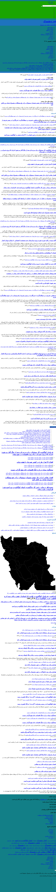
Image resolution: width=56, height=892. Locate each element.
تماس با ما (50, 1)
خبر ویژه (53, 113)
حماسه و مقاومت (49, 818)
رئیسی (10, 845)
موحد (39, 849)
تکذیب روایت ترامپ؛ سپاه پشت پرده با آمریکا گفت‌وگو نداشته (38, 387)
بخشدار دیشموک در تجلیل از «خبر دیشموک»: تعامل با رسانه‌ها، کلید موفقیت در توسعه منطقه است (26, 438)
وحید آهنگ (23, 849)
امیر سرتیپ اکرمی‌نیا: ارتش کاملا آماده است (43, 418)
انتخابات (45, 843)
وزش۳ (51, 833)
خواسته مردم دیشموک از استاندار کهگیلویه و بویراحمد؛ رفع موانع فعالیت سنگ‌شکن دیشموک (28, 441)
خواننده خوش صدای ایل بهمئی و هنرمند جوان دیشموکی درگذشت (37, 516)
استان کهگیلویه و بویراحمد (23, 840)
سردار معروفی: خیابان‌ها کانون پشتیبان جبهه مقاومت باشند (39, 396)
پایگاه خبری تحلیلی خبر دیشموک (22, 852)
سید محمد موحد (30, 847)
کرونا (23, 854)
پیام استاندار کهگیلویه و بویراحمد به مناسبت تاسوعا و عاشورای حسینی (36, 341)
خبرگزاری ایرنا (49, 816)
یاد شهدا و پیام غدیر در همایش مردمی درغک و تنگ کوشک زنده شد (37, 648)
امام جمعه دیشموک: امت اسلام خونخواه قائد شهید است (40, 212)
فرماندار (10, 847)
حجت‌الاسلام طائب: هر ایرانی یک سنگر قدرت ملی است (40, 376)
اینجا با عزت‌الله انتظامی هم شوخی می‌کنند (43, 498)
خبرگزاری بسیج (49, 823)
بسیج (26, 843)
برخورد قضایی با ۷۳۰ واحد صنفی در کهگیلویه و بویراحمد (20, 135)
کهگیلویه (20, 854)
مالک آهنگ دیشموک (44, 849)
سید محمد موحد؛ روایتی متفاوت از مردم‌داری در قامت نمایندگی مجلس (36, 615)
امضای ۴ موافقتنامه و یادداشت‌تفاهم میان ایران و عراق (40, 253)
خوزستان (30, 845)
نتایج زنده (51, 820)
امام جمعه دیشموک (52, 843)
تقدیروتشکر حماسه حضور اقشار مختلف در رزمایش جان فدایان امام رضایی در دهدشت (31, 273)
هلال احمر (31, 849)
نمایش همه (53, 622)
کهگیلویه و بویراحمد (12, 854)
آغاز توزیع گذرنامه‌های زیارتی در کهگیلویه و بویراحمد (41, 309)
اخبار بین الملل (49, 30)
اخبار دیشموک (42, 840)
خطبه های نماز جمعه (36, 845)
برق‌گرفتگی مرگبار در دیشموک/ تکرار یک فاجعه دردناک (40, 514)
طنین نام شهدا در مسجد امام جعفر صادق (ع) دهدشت (40, 522)
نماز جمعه (35, 849)
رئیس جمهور (14, 845)
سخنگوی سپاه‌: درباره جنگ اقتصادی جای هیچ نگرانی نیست (39, 66)
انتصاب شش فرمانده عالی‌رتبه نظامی (45, 764)
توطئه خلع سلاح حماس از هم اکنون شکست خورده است (40, 781)
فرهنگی (51, 140)
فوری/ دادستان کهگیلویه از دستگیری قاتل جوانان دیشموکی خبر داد (37, 511)
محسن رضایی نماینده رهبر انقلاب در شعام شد (43, 407)
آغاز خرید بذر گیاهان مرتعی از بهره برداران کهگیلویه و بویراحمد (38, 264)
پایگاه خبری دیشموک (31, 854)
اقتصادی (51, 139)
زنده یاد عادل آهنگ (50, 847)
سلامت (51, 31)
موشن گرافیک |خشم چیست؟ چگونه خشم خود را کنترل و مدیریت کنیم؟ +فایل (34, 503)
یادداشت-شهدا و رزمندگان (47, 34)
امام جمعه (9, 840)
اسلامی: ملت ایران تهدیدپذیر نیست (46, 319)
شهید (13, 847)
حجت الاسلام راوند (15, 843)
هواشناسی (27, 849)
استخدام (51, 832)
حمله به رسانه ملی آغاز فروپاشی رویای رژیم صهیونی (41, 331)
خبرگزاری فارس (49, 836)
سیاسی (51, 142)
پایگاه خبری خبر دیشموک (46, 854)
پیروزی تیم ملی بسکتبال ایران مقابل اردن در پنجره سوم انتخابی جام (36, 633)
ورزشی (51, 36)
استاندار (34, 840)
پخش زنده (50, 837)
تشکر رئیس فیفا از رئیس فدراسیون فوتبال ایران (42, 681)
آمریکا (55, 840)
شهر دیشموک (20, 847)
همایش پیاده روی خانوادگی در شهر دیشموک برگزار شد (40, 665)
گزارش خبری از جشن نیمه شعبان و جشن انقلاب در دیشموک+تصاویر (36, 527)
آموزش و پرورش (50, 840)
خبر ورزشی (42, 845)
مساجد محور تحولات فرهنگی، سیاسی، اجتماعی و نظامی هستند (38, 495)
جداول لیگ (50, 819)
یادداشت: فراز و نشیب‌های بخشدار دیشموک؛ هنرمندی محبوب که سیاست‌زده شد (33, 612)
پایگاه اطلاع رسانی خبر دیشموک (43, 852)
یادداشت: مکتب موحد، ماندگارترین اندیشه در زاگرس (41, 609)
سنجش (51, 822)
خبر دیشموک (44, 799)
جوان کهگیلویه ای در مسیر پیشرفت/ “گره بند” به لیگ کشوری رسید (37, 697)
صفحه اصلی (50, 27)
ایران (42, 843)
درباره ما (51, 3)
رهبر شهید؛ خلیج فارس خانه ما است (45, 283)
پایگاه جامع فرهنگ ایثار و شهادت (45, 815)
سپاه (39, 847)
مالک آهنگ (53, 850)
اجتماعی (51, 137)
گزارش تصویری (49, 33)
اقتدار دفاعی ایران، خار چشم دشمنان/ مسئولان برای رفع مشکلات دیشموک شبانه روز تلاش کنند (30, 68)
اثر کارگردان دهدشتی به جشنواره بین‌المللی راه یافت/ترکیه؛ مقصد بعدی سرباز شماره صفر (31, 500)
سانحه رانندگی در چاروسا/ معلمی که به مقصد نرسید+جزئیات (38, 509)
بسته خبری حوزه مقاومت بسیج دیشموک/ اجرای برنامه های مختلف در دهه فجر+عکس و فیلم (31, 525)
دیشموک (21, 845)
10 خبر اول (53, 427)
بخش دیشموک (34, 843)
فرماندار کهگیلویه (5, 847)
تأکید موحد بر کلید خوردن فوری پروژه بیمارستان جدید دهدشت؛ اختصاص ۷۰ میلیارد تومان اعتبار (29, 240)
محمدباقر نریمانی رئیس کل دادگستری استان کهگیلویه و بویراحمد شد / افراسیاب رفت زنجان (31, 69)
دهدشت (27, 845)
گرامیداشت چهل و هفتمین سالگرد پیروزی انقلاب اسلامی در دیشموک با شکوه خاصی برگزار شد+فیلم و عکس (27, 530)
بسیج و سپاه (50, 29)
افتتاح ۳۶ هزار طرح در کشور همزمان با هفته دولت (41, 65)
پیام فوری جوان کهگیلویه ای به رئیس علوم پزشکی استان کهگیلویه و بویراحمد (34, 606)
